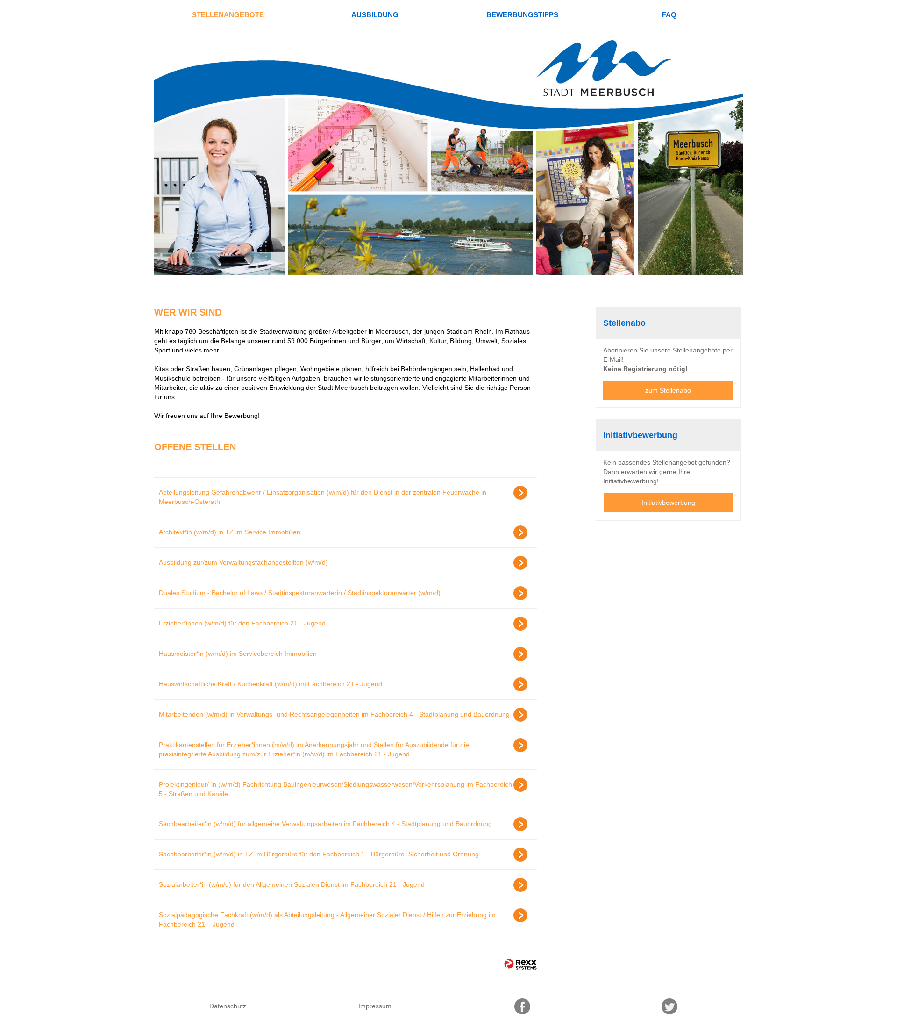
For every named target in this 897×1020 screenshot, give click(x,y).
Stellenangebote (228, 15)
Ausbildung (375, 15)
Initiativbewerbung (668, 502)
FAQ (669, 15)
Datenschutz (227, 1006)
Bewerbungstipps (522, 15)
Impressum (375, 1006)
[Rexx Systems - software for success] (520, 964)
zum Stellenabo (668, 390)
